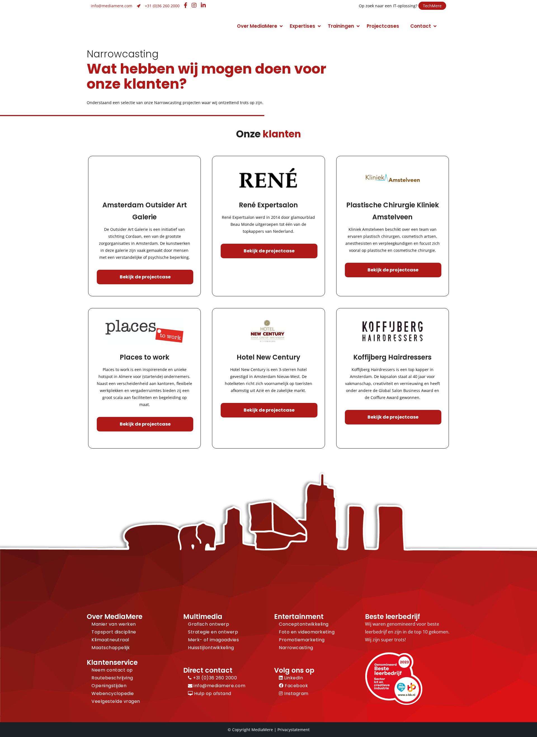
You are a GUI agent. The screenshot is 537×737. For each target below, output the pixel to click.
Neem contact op (112, 670)
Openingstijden (108, 685)
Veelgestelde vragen (115, 701)
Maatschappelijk (110, 647)
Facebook (296, 685)
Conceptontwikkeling (304, 624)
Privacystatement (293, 729)
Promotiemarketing (302, 640)
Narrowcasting (296, 647)
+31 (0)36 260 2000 (162, 5)
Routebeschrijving (112, 678)
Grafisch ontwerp (208, 624)
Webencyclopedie (112, 693)
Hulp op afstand (212, 693)
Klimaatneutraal (110, 640)
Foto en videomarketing (307, 632)
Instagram (295, 693)
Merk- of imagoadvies (213, 640)
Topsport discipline (113, 632)
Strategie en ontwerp (213, 632)
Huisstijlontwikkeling (211, 647)
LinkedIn (293, 678)
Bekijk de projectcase (145, 277)
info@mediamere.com (111, 5)
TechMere (432, 5)
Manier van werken (113, 624)
